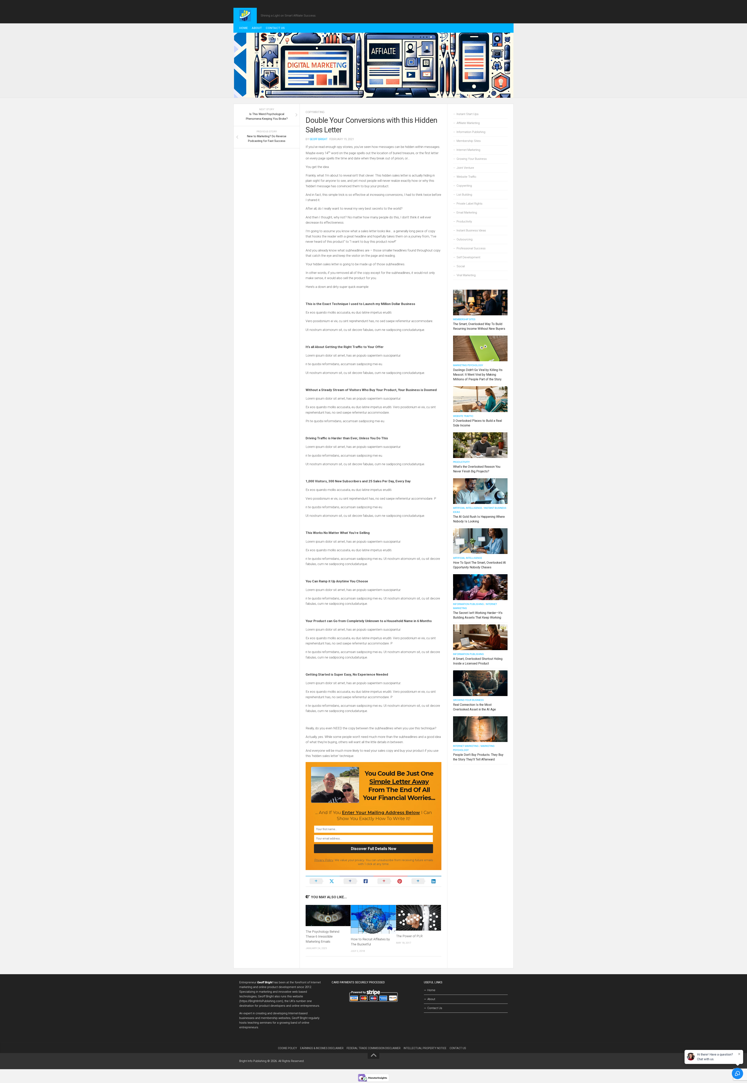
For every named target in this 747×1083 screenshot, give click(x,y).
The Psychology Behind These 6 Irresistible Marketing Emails (322, 936)
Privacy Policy (323, 860)
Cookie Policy (287, 1048)
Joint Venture (465, 168)
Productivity (464, 221)
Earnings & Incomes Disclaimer (322, 1048)
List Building (464, 194)
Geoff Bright (319, 139)
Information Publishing (471, 132)
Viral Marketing (466, 275)
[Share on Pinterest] (391, 881)
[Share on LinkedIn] (425, 881)
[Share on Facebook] (357, 881)
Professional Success (471, 248)
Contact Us (275, 28)
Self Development (468, 257)
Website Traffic (466, 176)
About (257, 28)
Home (243, 28)
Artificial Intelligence (467, 507)
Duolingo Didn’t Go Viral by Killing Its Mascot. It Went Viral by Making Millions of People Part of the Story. (477, 374)
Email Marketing (467, 212)
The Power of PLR (409, 936)
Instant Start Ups (468, 114)
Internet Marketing (468, 150)
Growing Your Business (472, 159)
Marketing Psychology (468, 365)
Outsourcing (465, 239)
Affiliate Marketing (468, 123)
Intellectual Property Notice (425, 1048)
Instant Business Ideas (471, 230)
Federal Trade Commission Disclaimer (374, 1048)
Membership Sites (469, 141)
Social (461, 266)
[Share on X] (323, 881)
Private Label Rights (469, 203)
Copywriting (315, 112)
